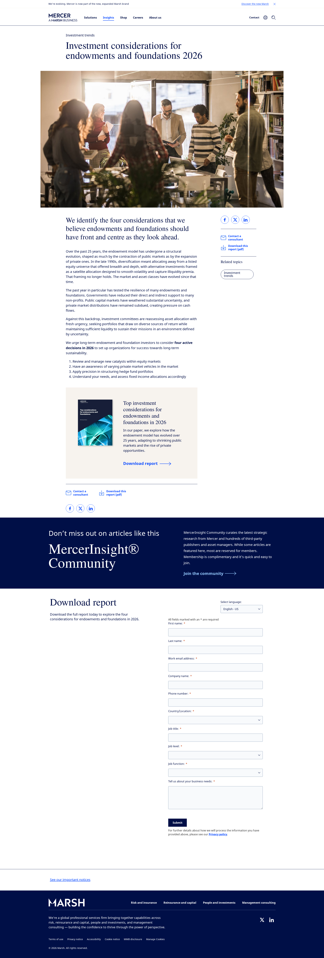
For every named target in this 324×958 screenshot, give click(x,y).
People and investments (219, 903)
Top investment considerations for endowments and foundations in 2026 (144, 412)
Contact (254, 17)
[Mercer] (63, 18)
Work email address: (181, 658)
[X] (262, 920)
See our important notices (70, 879)
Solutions (90, 17)
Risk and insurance (144, 903)
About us (155, 17)
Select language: (231, 602)
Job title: (173, 729)
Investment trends (80, 35)
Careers (138, 17)
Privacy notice (75, 939)
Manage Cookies (155, 939)
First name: (175, 623)
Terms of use (56, 939)
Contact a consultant (80, 493)
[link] (70, 508)
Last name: (175, 641)
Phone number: (178, 694)
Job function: (176, 764)
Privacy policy (218, 834)
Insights (108, 17)
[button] (274, 4)
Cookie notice (112, 939)
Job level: (174, 746)
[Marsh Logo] (67, 903)
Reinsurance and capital (180, 903)
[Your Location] (265, 17)
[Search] (273, 17)
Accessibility (94, 939)
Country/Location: (180, 711)
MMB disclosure (133, 939)
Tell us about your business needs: (190, 781)
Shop (123, 17)
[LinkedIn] (271, 920)
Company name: (178, 676)
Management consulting (259, 903)
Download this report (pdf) (116, 493)
